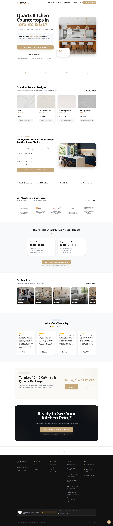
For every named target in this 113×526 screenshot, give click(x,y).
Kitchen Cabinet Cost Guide (73, 472)
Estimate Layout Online (86, 386)
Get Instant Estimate (89, 2)
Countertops (51, 2)
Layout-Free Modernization (73, 486)
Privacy (88, 522)
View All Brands (91, 200)
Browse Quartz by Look (34, 54)
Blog (34, 467)
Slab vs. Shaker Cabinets (72, 484)
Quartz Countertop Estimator (71, 469)
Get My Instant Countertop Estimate (34, 47)
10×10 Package (67, 2)
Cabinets (58, 2)
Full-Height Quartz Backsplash (71, 489)
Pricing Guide (53, 471)
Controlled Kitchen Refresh (73, 492)
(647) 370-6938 (77, 2)
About (34, 464)
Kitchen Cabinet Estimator (72, 474)
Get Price (20, 302)
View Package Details (71, 386)
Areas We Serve (36, 471)
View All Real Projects (90, 283)
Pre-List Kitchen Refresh (72, 499)
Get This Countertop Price (25, 120)
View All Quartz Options (89, 90)
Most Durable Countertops (73, 494)
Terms (94, 522)
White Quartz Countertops (56, 467)
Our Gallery (36, 469)
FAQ (68, 501)
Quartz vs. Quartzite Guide (73, 497)
